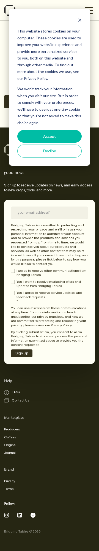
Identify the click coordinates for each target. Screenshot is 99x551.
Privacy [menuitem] (9, 481)
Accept (49, 136)
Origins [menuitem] (9, 445)
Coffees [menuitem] (10, 437)
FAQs (16, 392)
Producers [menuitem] (12, 429)
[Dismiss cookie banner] (80, 20)
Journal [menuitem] (10, 452)
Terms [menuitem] (8, 488)
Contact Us (20, 400)
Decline (49, 150)
